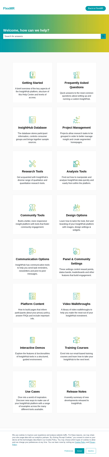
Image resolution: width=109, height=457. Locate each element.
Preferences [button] (68, 451)
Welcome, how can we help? (26, 30)
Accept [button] (79, 451)
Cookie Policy (80, 442)
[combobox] (52, 36)
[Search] (103, 36)
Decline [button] (91, 451)
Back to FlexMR (95, 8)
